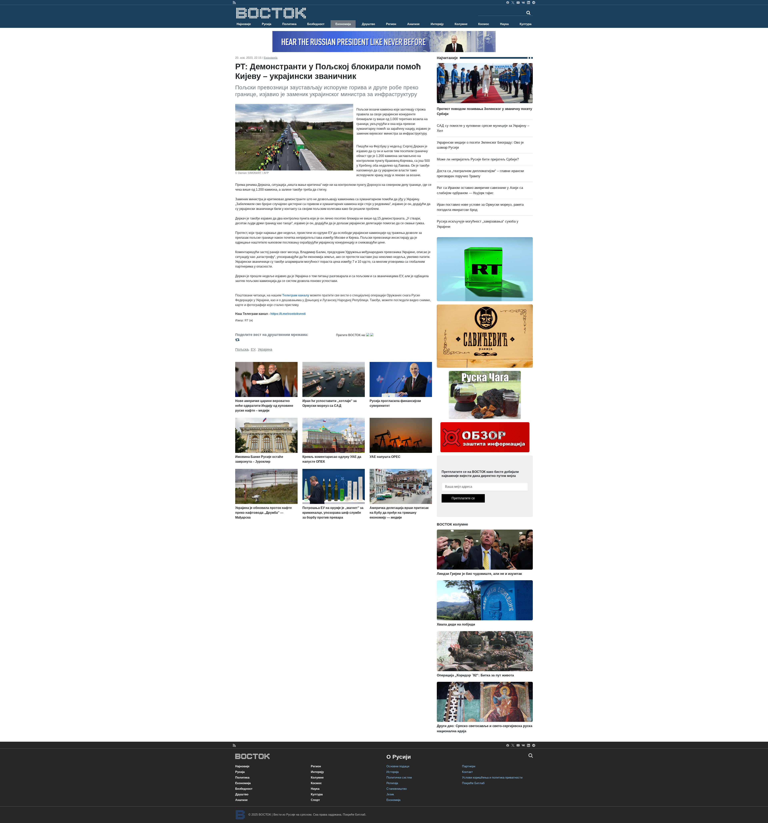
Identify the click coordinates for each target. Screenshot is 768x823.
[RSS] (234, 2)
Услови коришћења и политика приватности (492, 777)
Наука (504, 24)
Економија (343, 24)
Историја (392, 772)
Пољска (241, 350)
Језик (390, 794)
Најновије (244, 24)
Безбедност (315, 24)
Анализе (413, 24)
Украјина (265, 350)
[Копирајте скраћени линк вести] (283, 339)
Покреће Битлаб (473, 783)
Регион (391, 24)
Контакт (467, 772)
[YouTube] (518, 2)
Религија (392, 783)
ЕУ (253, 350)
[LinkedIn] (528, 2)
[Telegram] (533, 2)
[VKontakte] (523, 2)
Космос (483, 24)
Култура (525, 24)
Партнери (468, 766)
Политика (289, 24)
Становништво (396, 788)
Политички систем (399, 777)
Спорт (315, 800)
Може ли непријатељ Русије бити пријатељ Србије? (478, 159)
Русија (266, 24)
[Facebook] (507, 2)
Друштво (368, 24)
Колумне (461, 24)
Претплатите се (463, 498)
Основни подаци (397, 766)
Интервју (437, 24)
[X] (512, 2)
